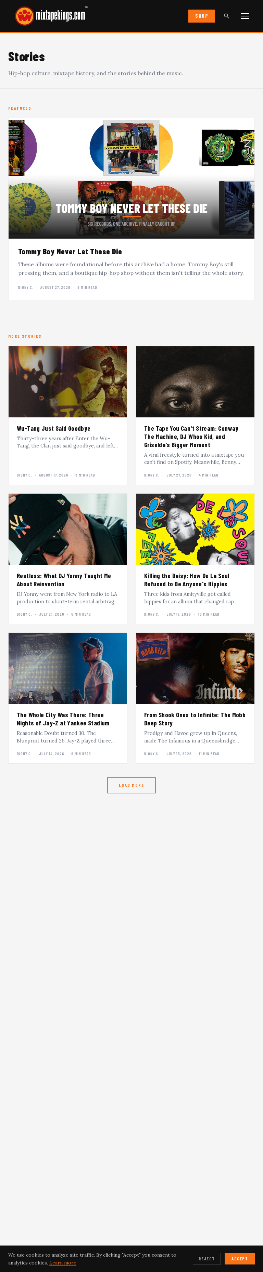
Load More (131, 785)
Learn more (62, 1263)
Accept (239, 1258)
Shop (201, 16)
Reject (207, 1258)
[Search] (227, 16)
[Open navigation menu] (245, 16)
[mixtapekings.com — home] (48, 16)
